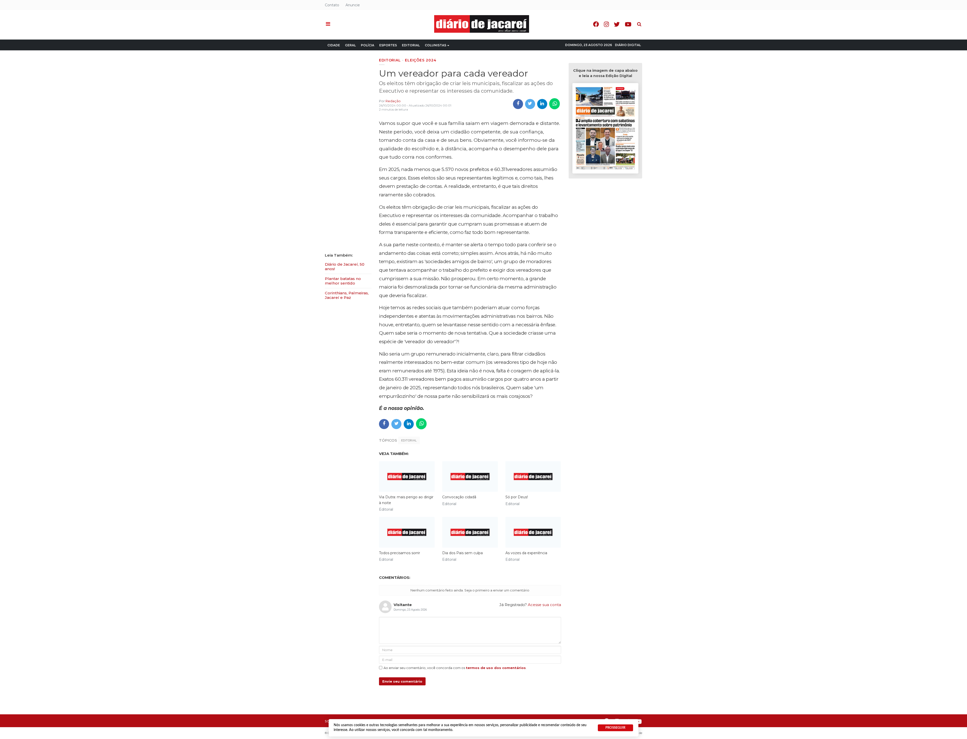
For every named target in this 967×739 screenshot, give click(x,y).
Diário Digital (628, 45)
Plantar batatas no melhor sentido (343, 281)
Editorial (411, 45)
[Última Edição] (605, 129)
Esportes (388, 45)
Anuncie (353, 5)
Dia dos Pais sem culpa (462, 553)
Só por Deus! (516, 497)
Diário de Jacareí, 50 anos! (344, 266)
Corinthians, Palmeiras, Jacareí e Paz (347, 295)
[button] (328, 24)
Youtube (628, 24)
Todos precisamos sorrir (399, 553)
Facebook (596, 24)
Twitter (616, 24)
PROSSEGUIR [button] (615, 727)
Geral (350, 45)
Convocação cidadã (459, 497)
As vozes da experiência (526, 553)
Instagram (606, 24)
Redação (393, 101)
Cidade (333, 45)
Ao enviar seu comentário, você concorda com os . (455, 668)
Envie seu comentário (402, 681)
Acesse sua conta (544, 604)
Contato (332, 5)
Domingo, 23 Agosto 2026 (588, 45)
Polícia (367, 45)
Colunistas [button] (435, 45)
